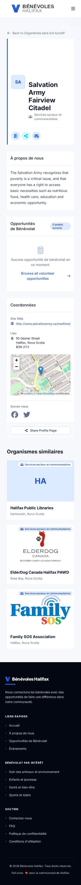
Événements (17, 748)
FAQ (12, 826)
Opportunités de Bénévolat (28, 741)
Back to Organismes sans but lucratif (39, 33)
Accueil (14, 725)
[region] (40, 374)
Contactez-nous (20, 818)
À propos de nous (21, 733)
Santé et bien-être (22, 787)
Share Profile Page (43, 430)
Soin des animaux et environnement (34, 772)
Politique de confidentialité (27, 833)
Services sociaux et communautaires (48, 117)
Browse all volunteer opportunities (37, 276)
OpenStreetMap (45, 393)
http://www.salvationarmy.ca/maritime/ (43, 323)
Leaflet (27, 393)
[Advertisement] (50, 61)
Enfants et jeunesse (23, 779)
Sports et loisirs (20, 795)
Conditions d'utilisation (25, 841)
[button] (40, 370)
